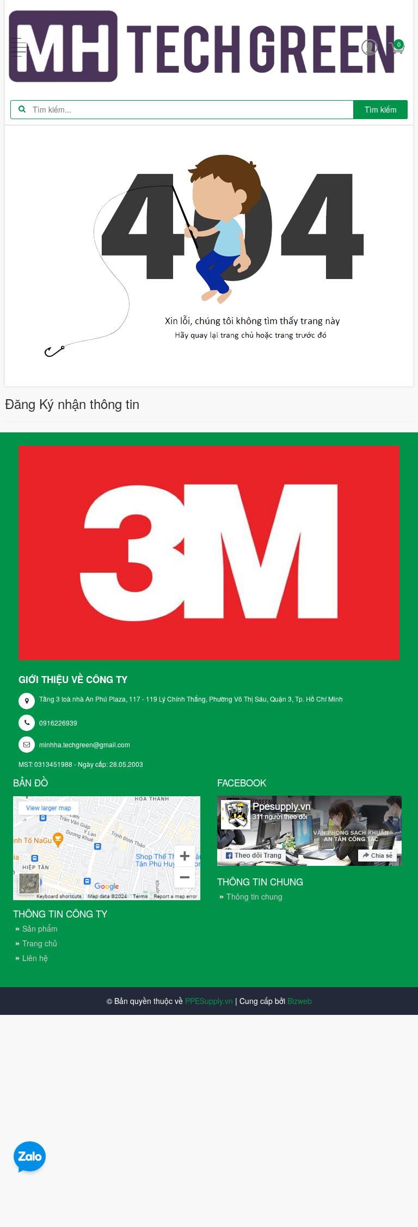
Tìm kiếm (381, 109)
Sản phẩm (40, 928)
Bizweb (299, 1000)
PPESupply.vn (209, 1000)
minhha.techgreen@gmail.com (84, 744)
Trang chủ (39, 943)
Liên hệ (35, 957)
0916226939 (58, 722)
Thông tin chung (254, 896)
